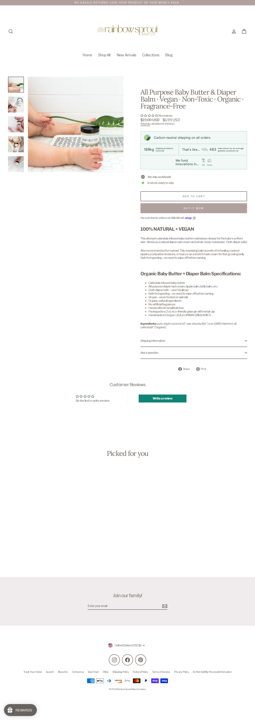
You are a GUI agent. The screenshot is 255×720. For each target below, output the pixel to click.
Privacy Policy (181, 671)
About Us (63, 671)
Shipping (145, 123)
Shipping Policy (121, 671)
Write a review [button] (162, 398)
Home (87, 55)
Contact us (78, 671)
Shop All (104, 55)
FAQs (106, 671)
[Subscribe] (164, 606)
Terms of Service (161, 671)
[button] (149, 115)
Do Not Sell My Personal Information (212, 671)
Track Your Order (32, 671)
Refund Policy (140, 671)
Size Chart (93, 671)
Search (50, 671)
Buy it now (194, 208)
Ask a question (149, 353)
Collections (150, 55)
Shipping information (152, 341)
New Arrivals (126, 55)
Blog (169, 55)
